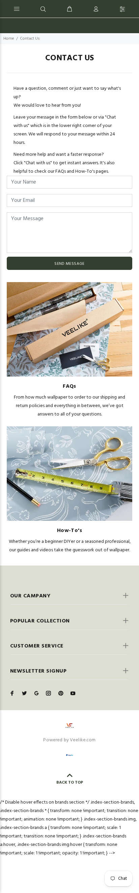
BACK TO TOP (69, 782)
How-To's (69, 530)
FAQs (69, 386)
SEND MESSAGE (69, 263)
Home (8, 38)
